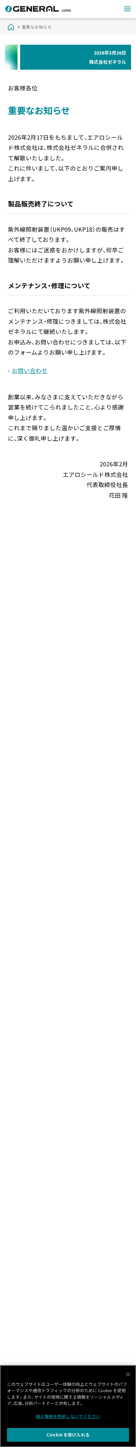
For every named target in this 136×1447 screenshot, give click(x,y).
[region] (68, 1406)
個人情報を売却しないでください (68, 1416)
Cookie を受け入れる (68, 1435)
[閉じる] (128, 1374)
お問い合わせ (30, 370)
